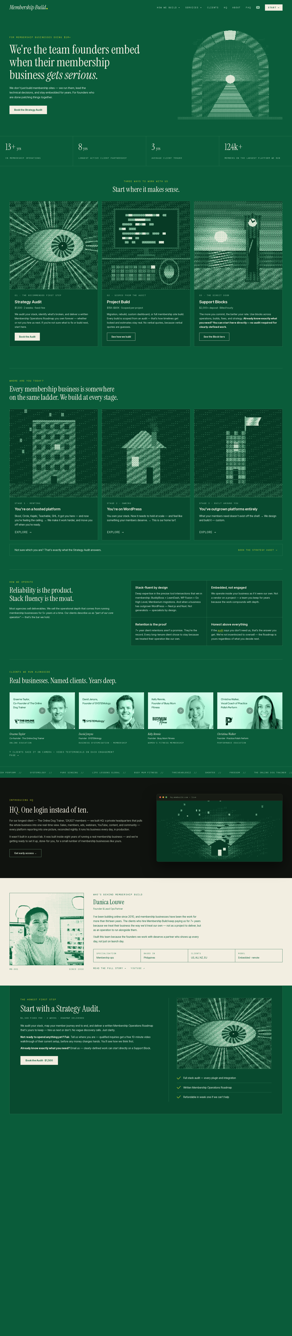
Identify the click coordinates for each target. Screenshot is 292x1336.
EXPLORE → (23, 532)
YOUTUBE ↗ (138, 968)
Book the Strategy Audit (28, 109)
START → (273, 7)
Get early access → (25, 853)
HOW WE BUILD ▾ (168, 7)
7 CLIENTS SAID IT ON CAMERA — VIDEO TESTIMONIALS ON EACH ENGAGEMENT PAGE (61, 753)
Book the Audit (27, 336)
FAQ (248, 7)
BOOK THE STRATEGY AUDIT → (257, 550)
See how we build (121, 336)
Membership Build (27, 7)
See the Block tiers (214, 336)
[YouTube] (258, 7)
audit (220, 630)
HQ (225, 7)
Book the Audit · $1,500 (39, 1060)
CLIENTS (213, 7)
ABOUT (236, 7)
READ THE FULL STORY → (109, 968)
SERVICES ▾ (193, 7)
